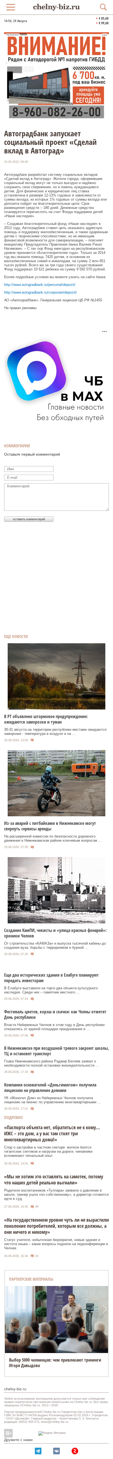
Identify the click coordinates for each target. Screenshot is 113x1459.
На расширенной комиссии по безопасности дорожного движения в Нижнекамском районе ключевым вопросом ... (52, 838)
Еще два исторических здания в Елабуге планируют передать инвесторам (51, 978)
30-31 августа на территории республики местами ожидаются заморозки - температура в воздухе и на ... (55, 731)
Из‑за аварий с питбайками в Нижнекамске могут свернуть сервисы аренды (50, 826)
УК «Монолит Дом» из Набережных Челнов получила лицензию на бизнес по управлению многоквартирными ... (52, 1100)
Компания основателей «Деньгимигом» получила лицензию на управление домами (50, 1087)
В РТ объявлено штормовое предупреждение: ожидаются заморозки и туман (46, 719)
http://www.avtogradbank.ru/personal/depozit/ (39, 285)
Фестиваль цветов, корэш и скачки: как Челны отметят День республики (55, 1014)
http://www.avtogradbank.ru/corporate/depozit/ (40, 292)
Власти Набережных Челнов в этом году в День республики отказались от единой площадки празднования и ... (54, 1027)
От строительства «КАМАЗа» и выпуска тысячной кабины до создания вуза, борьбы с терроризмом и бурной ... (55, 945)
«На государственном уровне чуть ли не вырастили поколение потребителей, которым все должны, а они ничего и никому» (56, 1225)
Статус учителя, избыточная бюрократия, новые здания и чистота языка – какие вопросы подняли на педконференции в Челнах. (56, 1244)
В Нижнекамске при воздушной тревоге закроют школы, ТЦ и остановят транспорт (56, 1051)
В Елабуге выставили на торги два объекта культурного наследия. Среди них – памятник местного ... (51, 990)
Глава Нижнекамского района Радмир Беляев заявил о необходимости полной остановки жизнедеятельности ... (51, 1063)
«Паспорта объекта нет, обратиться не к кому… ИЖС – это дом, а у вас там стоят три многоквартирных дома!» (52, 1133)
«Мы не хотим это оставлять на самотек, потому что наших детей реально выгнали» (53, 1179)
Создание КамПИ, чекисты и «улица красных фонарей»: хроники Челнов (55, 933)
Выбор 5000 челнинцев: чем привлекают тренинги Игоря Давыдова (55, 1362)
